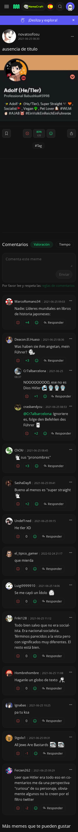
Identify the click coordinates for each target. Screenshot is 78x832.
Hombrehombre (27, 673)
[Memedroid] (16, 6)
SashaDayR (23, 483)
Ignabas (20, 705)
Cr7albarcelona (35, 371)
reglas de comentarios (58, 285)
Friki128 (21, 618)
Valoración (42, 244)
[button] (60, 6)
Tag (39, 145)
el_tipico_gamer (26, 553)
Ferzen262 (22, 770)
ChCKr (19, 450)
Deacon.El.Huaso (27, 339)
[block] (72, 36)
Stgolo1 (20, 737)
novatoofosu (28, 34)
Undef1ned (23, 521)
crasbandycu (33, 406)
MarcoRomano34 (27, 301)
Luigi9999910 (25, 585)
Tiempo (64, 244)
